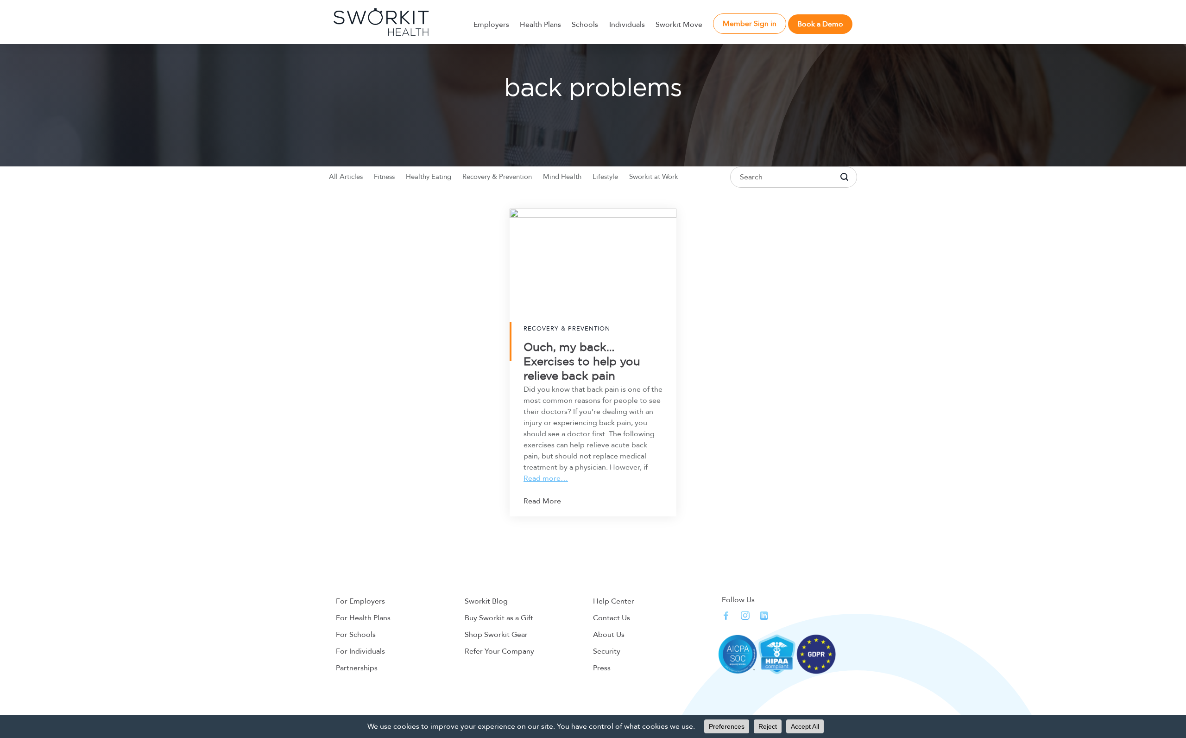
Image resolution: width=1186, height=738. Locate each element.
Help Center (613, 601)
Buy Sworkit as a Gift (499, 618)
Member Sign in (749, 24)
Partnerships (357, 668)
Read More (542, 501)
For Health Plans (363, 618)
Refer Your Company (499, 651)
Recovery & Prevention (497, 176)
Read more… (546, 478)
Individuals (627, 24)
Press (602, 668)
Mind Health (562, 176)
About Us (609, 635)
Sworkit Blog (486, 601)
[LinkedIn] (764, 615)
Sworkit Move (679, 24)
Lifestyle (605, 176)
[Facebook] (726, 615)
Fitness (384, 176)
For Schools (356, 635)
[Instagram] (745, 615)
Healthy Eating (428, 176)
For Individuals (360, 651)
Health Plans (540, 24)
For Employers (360, 601)
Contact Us (611, 618)
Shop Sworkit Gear (496, 635)
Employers (491, 24)
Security (606, 651)
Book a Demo (820, 24)
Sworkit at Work (653, 176)
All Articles (346, 176)
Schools (585, 24)
